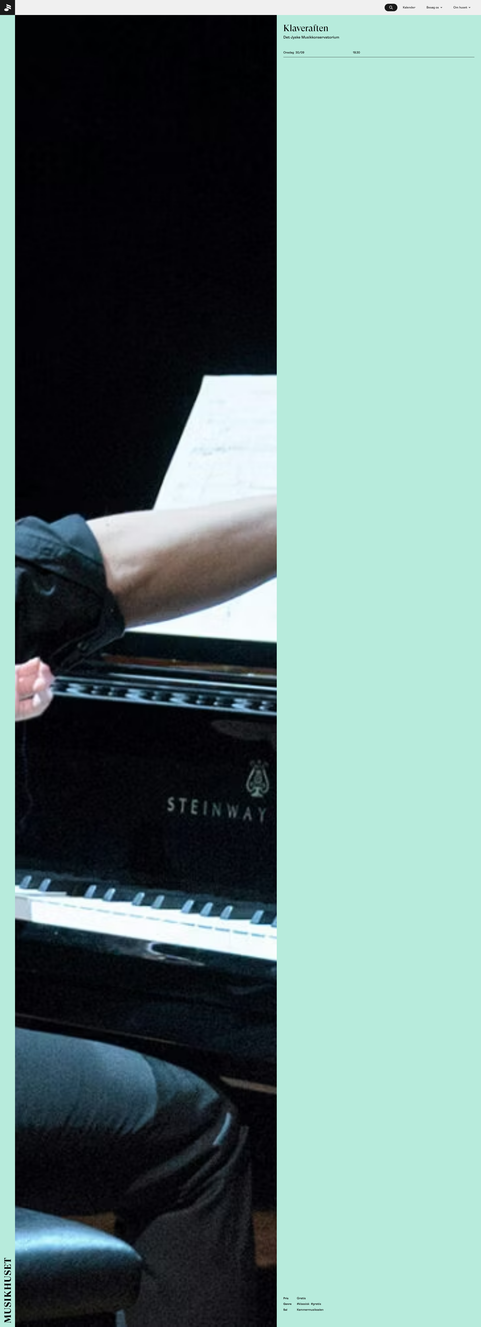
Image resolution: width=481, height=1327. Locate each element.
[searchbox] (391, 7)
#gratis (316, 1304)
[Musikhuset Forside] (7, 7)
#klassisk (303, 1304)
